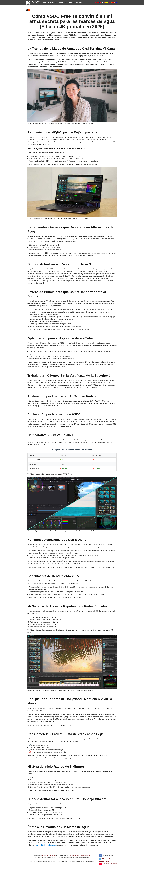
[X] (27, 10)
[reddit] (29, 10)
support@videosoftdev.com (46, 845)
